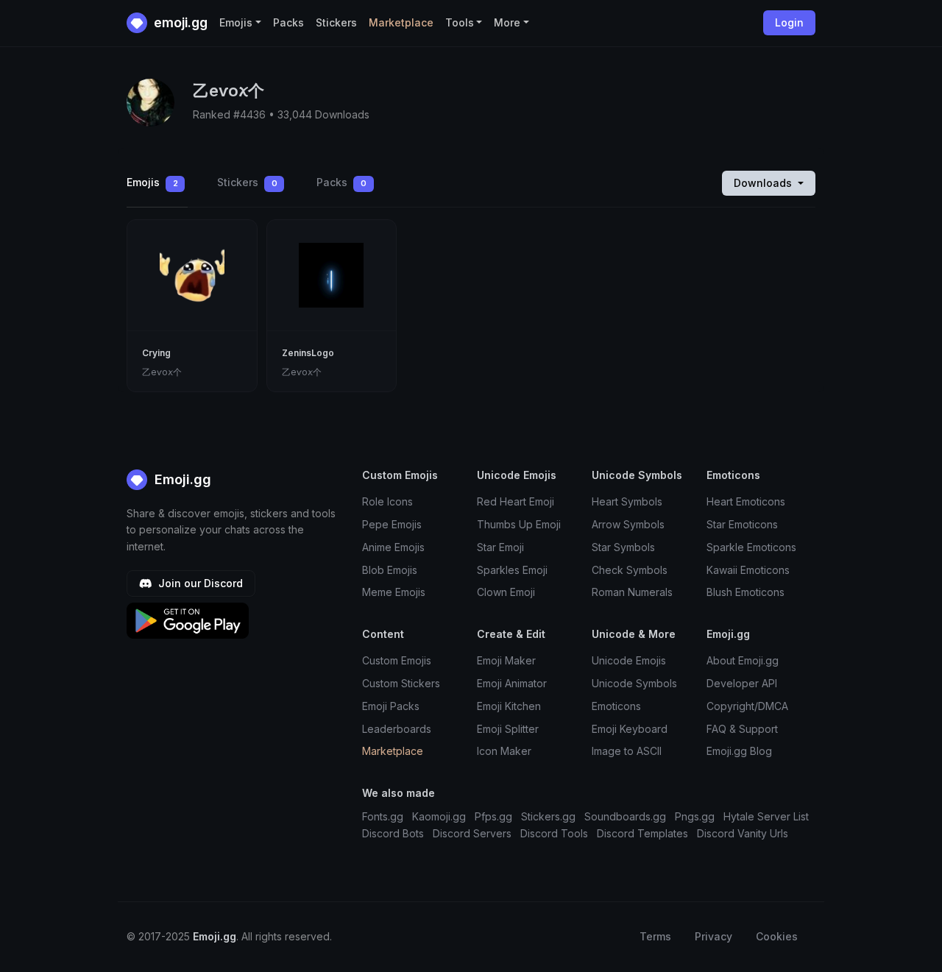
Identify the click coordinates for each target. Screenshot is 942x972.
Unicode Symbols (634, 683)
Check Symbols (629, 570)
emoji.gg (179, 22)
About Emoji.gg (742, 660)
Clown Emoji (506, 592)
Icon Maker (504, 751)
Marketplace (401, 22)
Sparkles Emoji (512, 570)
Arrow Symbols (628, 524)
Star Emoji (500, 547)
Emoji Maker (506, 660)
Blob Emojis (389, 570)
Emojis (152, 182)
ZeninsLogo (308, 352)
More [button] (507, 22)
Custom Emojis (396, 660)
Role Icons (387, 501)
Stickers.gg (548, 816)
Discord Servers (472, 833)
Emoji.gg (181, 479)
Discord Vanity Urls (742, 833)
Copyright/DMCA (747, 706)
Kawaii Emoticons (748, 570)
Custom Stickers (401, 683)
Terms (655, 936)
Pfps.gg (493, 816)
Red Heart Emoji (515, 501)
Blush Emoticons (745, 592)
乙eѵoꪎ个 (162, 371)
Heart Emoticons (745, 501)
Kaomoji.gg (439, 816)
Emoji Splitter (508, 729)
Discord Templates (642, 833)
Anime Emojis (393, 547)
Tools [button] (459, 22)
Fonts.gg (382, 816)
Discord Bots (393, 833)
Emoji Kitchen (509, 706)
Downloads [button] (764, 183)
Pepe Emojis (392, 524)
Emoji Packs (390, 706)
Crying (156, 352)
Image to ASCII (627, 751)
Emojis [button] (235, 22)
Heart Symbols (627, 501)
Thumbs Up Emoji (519, 524)
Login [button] (789, 22)
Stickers (336, 22)
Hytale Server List (766, 816)
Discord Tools (554, 833)
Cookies (777, 936)
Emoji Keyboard (629, 729)
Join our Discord (199, 583)
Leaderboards (396, 729)
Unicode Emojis (629, 660)
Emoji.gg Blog (739, 751)
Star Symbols (623, 547)
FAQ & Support (742, 729)
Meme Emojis (393, 592)
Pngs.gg (695, 816)
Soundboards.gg (625, 816)
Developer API (741, 683)
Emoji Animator (512, 683)
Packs (288, 22)
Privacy (713, 936)
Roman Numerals (632, 592)
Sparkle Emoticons (751, 547)
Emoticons (616, 706)
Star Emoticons (742, 524)
